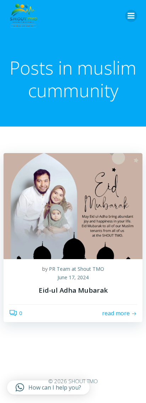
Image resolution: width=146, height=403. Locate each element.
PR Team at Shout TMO (76, 268)
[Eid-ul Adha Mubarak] (73, 205)
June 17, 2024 (73, 277)
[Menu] (131, 16)
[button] (48, 387)
